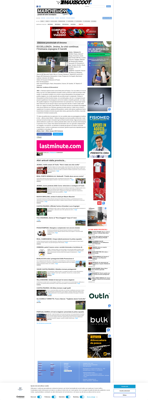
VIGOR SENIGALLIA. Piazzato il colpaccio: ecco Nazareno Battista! (100, 258)
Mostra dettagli (91, 397)
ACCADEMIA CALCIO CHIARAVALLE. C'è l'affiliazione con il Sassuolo (100, 242)
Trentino (52, 371)
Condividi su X (58, 134)
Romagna (40, 369)
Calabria (40, 365)
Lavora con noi (67, 366)
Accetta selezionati (125, 390)
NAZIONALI (50, 24)
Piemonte (52, 364)
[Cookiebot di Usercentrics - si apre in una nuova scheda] (20, 397)
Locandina (66, 367)
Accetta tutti (124, 386)
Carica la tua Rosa (107, 18)
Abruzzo (39, 363)
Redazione (66, 363)
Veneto (52, 375)
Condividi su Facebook (44, 134)
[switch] (54, 397)
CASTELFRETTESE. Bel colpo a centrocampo (100, 252)
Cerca (108, 6)
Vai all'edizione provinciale (44, 323)
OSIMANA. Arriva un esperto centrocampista (99, 248)
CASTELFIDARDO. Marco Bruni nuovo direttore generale (99, 269)
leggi (57, 171)
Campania (40, 366)
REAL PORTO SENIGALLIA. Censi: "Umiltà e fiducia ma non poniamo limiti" (101, 279)
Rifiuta (124, 395)
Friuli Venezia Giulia (42, 370)
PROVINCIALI (65, 24)
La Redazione (52, 152)
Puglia (52, 366)
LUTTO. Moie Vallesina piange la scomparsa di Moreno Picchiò (100, 237)
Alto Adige (52, 372)
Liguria (39, 372)
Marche (39, 375)
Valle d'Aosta (53, 365)
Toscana (52, 370)
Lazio (39, 371)
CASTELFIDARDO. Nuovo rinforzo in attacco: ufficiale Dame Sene (101, 232)
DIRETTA (81, 24)
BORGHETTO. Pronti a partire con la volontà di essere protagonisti (101, 274)
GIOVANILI (73, 24)
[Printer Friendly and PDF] (39, 137)
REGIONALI (57, 24)
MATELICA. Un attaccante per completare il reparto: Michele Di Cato (101, 264)
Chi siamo (66, 364)
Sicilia (52, 369)
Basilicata (40, 364)
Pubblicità (66, 369)
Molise (52, 363)
